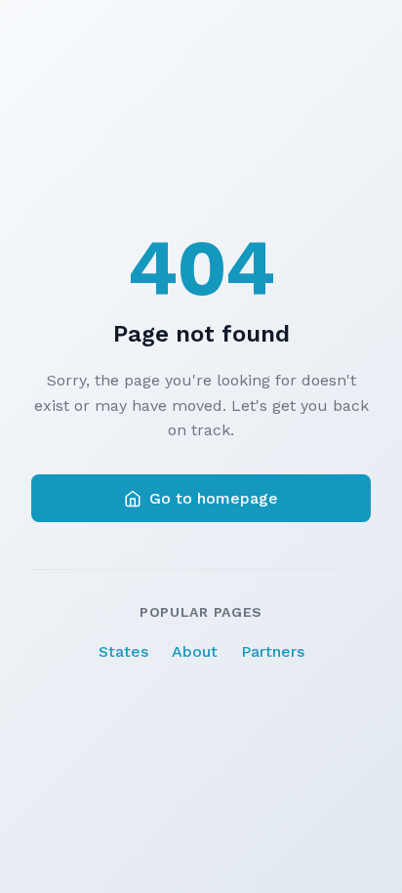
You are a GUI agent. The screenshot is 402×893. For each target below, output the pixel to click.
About (195, 651)
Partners (272, 651)
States (123, 651)
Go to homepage (213, 498)
